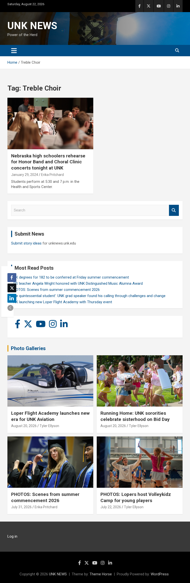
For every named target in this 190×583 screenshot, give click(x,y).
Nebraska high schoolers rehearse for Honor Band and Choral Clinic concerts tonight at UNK (48, 162)
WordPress (160, 574)
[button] (10, 308)
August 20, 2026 (24, 426)
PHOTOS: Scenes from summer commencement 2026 (55, 289)
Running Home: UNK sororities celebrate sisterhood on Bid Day (135, 416)
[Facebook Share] (11, 277)
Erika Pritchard (52, 175)
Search (174, 210)
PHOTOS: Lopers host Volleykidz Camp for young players (135, 497)
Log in (12, 536)
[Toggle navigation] (14, 50)
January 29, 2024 (24, 175)
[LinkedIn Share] (11, 298)
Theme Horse (101, 574)
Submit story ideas (26, 243)
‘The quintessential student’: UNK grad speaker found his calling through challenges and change (88, 296)
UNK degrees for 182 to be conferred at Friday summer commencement (70, 277)
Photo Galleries (28, 348)
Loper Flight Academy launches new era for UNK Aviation (50, 416)
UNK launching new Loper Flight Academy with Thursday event (61, 302)
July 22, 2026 (110, 507)
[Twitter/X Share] (11, 287)
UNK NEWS (32, 26)
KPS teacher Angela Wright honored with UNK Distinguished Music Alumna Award (77, 283)
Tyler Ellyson (49, 426)
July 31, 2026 (21, 507)
